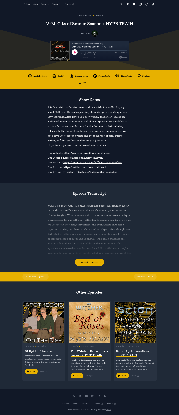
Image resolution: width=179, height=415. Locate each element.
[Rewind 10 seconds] (85, 53)
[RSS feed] (121, 4)
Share (94, 58)
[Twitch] (153, 4)
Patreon (68, 4)
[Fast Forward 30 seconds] (94, 53)
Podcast (27, 4)
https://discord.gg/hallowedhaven (83, 157)
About (35, 4)
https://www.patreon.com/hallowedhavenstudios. (77, 145)
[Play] (75, 52)
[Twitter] (127, 4)
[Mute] (81, 53)
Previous (37, 276)
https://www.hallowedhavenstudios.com (87, 153)
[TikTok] (146, 4)
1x (90, 53)
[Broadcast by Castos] (123, 57)
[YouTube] (134, 4)
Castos (108, 410)
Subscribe (45, 4)
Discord (55, 4)
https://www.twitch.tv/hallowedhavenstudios (90, 171)
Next (143, 276)
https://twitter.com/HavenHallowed (84, 167)
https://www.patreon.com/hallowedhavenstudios (92, 162)
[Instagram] (140, 4)
